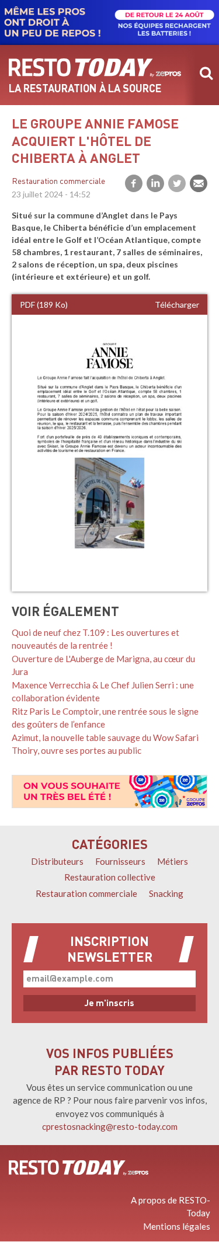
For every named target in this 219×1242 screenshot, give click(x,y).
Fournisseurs (120, 861)
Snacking (166, 893)
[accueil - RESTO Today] (95, 68)
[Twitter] (177, 183)
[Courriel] (198, 183)
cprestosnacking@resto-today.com (110, 1126)
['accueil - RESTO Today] (78, 1168)
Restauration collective (109, 877)
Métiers (172, 861)
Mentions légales (176, 1226)
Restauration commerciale (58, 182)
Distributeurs (57, 861)
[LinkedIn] (155, 183)
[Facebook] (133, 183)
